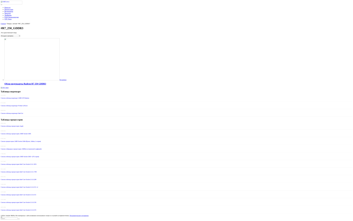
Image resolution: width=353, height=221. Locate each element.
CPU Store (8, 19)
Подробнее (63, 80)
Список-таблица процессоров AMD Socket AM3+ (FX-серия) (20, 156)
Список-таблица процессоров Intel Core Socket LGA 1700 (19, 172)
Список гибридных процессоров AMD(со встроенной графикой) (21, 149)
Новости (7, 7)
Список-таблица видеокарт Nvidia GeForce (14, 105)
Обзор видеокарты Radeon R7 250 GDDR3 (25, 84)
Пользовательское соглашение (79, 215)
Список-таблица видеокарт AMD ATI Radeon (15, 98)
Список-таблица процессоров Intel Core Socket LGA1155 (18, 210)
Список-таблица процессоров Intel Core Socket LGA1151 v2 (19, 187)
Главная (3, 23)
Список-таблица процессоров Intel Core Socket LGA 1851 (19, 164)
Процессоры (8, 9)
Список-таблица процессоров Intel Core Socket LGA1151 (18, 195)
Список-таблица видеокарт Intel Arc (12, 113)
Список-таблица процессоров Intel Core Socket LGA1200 (18, 179)
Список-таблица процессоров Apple (12, 126)
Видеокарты (8, 11)
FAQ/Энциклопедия (11, 17)
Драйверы (7, 15)
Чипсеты (7, 13)
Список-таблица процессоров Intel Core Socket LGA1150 (18, 202)
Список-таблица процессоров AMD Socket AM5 (16, 133)
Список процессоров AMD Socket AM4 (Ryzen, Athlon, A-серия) (21, 141)
